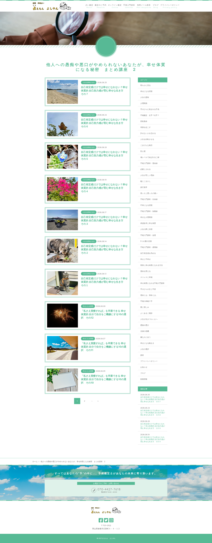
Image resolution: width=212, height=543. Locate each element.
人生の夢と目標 (146, 229)
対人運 (143, 151)
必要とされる (145, 169)
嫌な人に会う (145, 337)
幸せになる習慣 (146, 91)
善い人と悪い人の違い (149, 193)
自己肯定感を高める (148, 253)
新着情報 (143, 379)
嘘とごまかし (145, 181)
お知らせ (143, 367)
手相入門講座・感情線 (149, 247)
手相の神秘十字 (146, 301)
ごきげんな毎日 (146, 145)
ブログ (143, 373)
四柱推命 (143, 121)
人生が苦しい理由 (147, 175)
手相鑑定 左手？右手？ (149, 115)
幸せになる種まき (147, 343)
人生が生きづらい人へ (149, 319)
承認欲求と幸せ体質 (148, 223)
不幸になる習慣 (146, 205)
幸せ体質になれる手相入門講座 (152, 283)
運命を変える (145, 271)
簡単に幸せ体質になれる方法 (151, 265)
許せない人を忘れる (148, 133)
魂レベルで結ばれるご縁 (149, 157)
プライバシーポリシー (149, 361)
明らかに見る (145, 85)
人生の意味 (144, 97)
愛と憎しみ (144, 307)
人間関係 (143, 103)
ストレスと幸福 (146, 277)
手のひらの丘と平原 (148, 289)
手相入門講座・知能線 (149, 211)
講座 (142, 355)
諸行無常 (143, 187)
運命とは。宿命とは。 (149, 295)
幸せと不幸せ (145, 259)
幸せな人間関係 (146, 217)
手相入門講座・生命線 (149, 199)
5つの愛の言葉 (146, 241)
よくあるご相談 (146, 313)
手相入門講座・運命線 (149, 163)
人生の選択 (144, 349)
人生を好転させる (147, 139)
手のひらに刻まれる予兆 (149, 109)
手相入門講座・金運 (148, 235)
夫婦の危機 (144, 331)
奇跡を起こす (145, 127)
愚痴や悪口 (144, 325)
